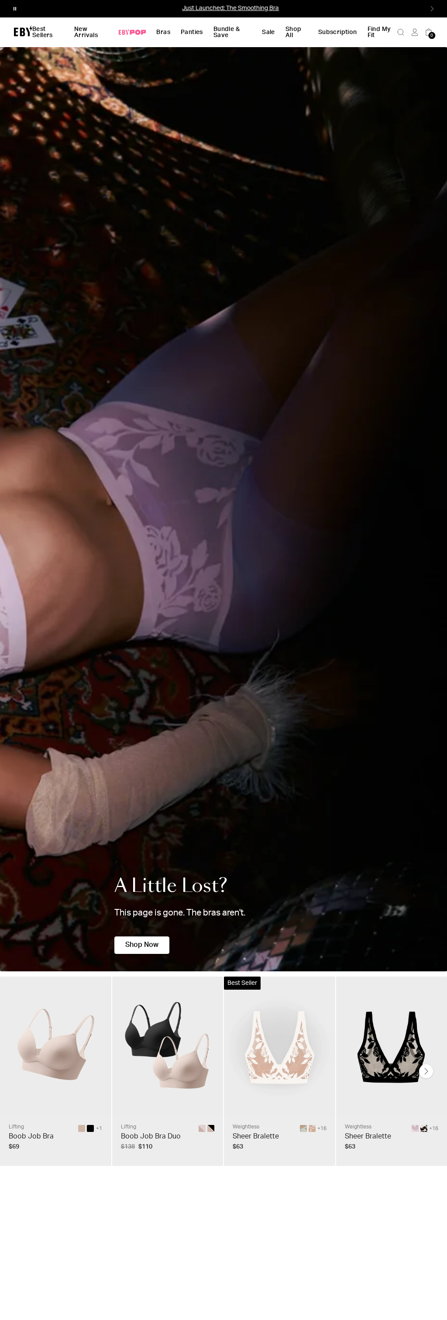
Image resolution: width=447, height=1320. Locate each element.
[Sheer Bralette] (303, 1128)
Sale (268, 32)
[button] (14, 8)
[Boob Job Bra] (81, 1128)
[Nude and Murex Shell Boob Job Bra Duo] (202, 1128)
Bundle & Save (226, 32)
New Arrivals (86, 32)
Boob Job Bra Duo (151, 1136)
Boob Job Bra (31, 1136)
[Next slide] (426, 1071)
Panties (192, 32)
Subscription (337, 32)
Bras (163, 32)
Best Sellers (42, 32)
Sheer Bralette (256, 1136)
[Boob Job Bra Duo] (210, 1128)
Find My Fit (379, 32)
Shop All (293, 32)
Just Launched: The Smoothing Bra (223, 8)
